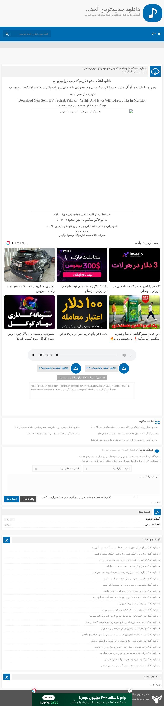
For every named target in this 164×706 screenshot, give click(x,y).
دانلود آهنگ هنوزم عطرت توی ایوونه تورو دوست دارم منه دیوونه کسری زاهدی (120, 634)
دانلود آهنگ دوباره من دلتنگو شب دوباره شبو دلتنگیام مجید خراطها (47, 427)
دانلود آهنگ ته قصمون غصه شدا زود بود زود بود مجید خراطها (127, 433)
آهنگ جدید (127, 71)
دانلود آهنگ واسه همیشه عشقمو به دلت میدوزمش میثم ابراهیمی (126, 647)
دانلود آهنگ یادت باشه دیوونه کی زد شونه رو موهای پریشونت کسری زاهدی (121, 622)
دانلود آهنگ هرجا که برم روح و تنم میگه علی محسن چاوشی (129, 665)
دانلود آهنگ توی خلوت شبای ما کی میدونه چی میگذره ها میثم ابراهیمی (124, 640)
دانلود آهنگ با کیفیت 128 (53, 368)
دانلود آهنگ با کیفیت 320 (101, 368)
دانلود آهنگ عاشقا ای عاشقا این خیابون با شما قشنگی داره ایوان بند (125, 597)
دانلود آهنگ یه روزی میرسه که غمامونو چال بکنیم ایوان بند (130, 609)
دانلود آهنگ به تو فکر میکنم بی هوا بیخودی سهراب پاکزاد (114, 68)
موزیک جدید (155, 684)
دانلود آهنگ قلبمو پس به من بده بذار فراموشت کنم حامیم (130, 584)
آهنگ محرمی (152, 524)
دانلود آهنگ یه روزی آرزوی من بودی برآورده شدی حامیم (131, 591)
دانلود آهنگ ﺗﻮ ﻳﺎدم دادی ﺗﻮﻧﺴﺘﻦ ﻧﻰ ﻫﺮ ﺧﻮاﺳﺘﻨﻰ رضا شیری (129, 628)
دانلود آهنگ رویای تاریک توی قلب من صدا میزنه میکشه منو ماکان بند (124, 427)
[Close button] (130, 690)
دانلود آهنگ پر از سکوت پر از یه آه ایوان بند (137, 603)
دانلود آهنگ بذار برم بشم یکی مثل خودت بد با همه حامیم (131, 578)
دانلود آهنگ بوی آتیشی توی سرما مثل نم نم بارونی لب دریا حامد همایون (123, 616)
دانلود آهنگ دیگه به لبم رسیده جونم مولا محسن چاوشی (131, 659)
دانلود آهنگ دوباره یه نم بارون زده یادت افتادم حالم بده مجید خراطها (124, 440)
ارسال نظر (11, 499)
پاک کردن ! (28, 499)
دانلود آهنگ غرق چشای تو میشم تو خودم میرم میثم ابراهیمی (128, 653)
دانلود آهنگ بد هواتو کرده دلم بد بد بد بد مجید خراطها (53, 433)
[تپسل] (34, 690)
